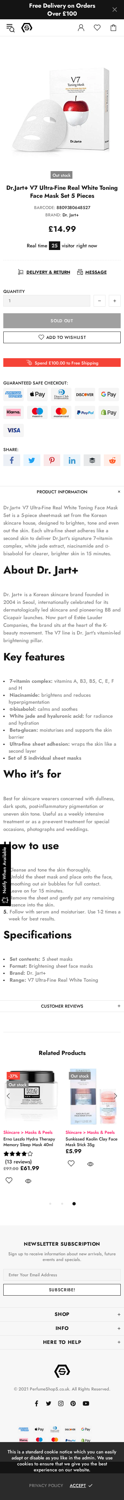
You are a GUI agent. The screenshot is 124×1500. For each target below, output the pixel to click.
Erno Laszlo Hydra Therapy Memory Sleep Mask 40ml (29, 1141)
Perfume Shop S (26, 27)
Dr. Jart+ (70, 215)
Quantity (14, 291)
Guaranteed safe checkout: (35, 383)
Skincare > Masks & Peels (28, 1132)
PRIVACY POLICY (46, 1485)
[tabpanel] (31, 1134)
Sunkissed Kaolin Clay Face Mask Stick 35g (91, 1141)
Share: (11, 449)
